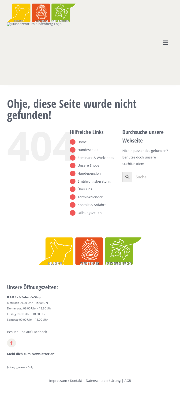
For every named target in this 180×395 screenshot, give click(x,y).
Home (82, 142)
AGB (127, 380)
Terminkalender (90, 197)
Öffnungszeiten (90, 213)
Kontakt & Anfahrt (92, 205)
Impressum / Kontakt (65, 380)
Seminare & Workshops (96, 157)
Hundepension (89, 173)
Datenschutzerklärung (103, 380)
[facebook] (11, 343)
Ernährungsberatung (94, 181)
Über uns (85, 189)
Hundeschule (88, 149)
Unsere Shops (88, 165)
